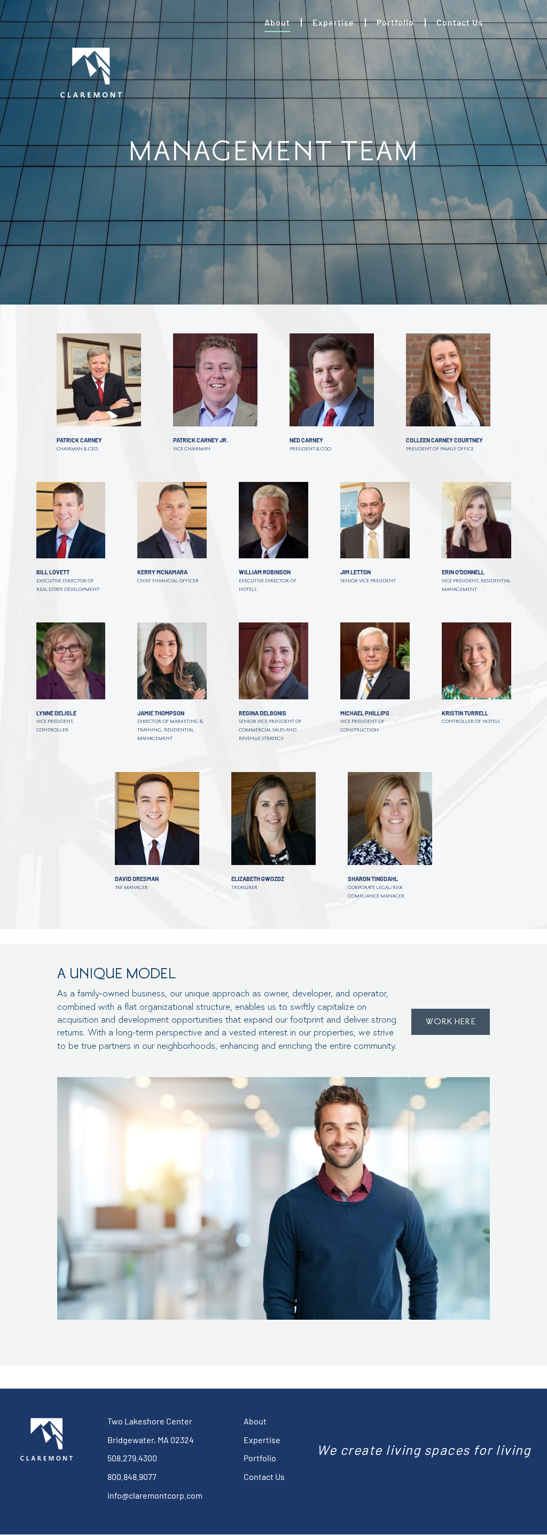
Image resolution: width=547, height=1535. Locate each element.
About (277, 22)
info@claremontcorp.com (154, 1495)
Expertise (333, 22)
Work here (450, 1021)
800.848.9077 (132, 1476)
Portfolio (395, 22)
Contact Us (459, 22)
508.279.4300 (132, 1458)
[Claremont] (91, 73)
